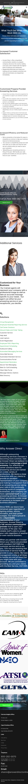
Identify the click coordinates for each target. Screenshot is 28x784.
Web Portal (3, 740)
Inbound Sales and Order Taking (11, 330)
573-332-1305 (11, 760)
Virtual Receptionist (7, 322)
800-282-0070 (7, 2)
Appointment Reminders (8, 362)
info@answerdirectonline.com (18, 2)
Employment (3, 745)
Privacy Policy (4, 747)
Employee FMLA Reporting (9, 343)
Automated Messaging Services (11, 351)
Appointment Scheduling (8, 346)
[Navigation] (26, 7)
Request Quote (6, 202)
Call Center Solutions (7, 327)
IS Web (2, 742)
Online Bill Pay (4, 737)
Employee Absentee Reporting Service (13, 325)
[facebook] (1, 751)
